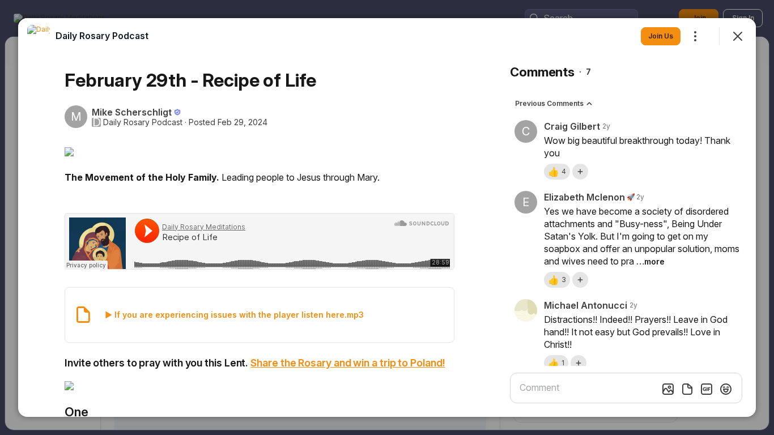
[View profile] (38, 36)
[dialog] (387, 217)
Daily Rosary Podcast (142, 122)
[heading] (102, 35)
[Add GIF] (707, 389)
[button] (557, 172)
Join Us (660, 36)
